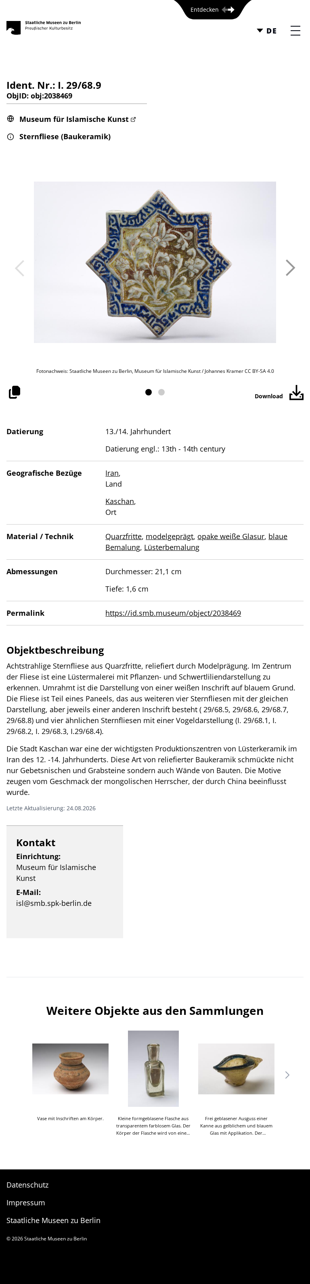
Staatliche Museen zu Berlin (53, 1220)
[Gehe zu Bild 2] (161, 392)
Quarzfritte (123, 536)
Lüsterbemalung (171, 547)
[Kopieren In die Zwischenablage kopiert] (14, 392)
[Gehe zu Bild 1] (148, 392)
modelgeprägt (169, 536)
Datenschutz (27, 1185)
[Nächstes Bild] (291, 268)
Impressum (25, 1202)
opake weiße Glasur (230, 536)
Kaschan (119, 501)
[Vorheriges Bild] (19, 268)
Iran (112, 473)
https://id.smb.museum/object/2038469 (173, 613)
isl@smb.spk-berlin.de (54, 903)
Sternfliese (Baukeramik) (65, 136)
